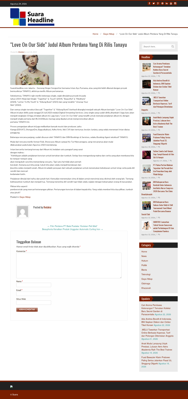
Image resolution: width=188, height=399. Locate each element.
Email (19, 290)
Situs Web (21, 299)
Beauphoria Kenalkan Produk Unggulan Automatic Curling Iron (72, 229)
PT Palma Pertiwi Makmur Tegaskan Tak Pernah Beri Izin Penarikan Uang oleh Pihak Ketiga (163, 169)
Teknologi (145, 274)
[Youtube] (171, 3)
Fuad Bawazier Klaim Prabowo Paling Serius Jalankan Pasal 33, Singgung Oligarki (161, 139)
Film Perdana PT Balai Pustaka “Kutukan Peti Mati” (73, 226)
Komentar (21, 251)
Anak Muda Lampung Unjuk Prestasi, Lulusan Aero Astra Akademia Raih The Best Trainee (163, 122)
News (144, 256)
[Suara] (32, 16)
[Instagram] (175, 3)
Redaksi (21, 52)
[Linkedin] (166, 3)
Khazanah (146, 287)
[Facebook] (149, 3)
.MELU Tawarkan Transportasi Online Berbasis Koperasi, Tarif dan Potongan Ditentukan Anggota (156, 103)
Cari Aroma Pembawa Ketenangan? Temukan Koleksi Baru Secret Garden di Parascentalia (162, 68)
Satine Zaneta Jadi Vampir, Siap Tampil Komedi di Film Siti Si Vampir (163, 154)
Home (95, 33)
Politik (144, 265)
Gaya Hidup (108, 33)
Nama (19, 281)
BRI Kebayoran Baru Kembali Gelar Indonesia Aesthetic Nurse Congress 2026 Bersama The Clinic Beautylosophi (157, 188)
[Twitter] (154, 3)
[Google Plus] (158, 3)
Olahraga (145, 283)
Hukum (144, 260)
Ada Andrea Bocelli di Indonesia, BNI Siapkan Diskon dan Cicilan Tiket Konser (162, 85)
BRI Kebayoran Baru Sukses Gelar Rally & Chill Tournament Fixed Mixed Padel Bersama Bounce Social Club (157, 208)
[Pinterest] (162, 3)
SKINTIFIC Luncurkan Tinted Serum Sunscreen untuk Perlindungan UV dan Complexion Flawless (163, 226)
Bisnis (144, 269)
